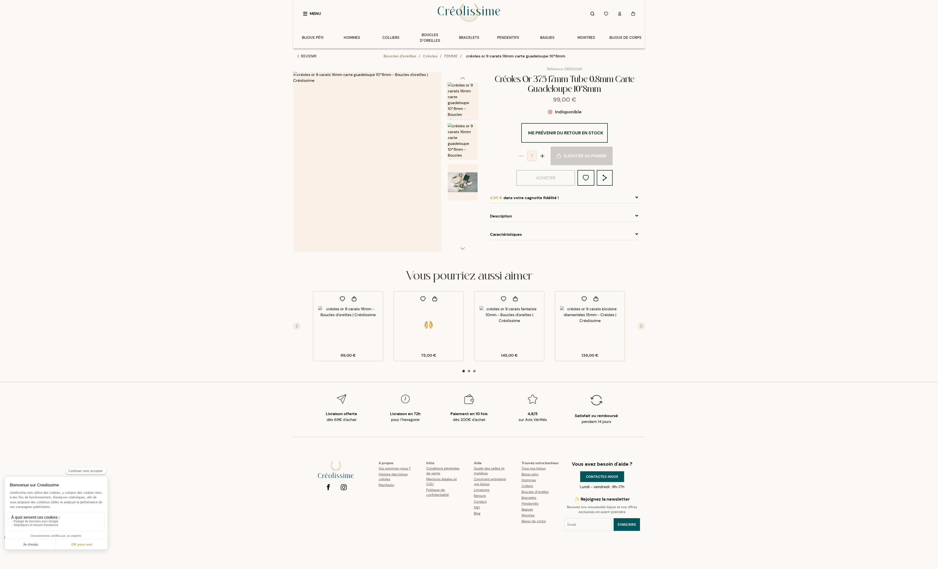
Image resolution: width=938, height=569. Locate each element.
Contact (480, 501)
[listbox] (462, 164)
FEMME (451, 56)
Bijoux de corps (534, 521)
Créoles (430, 56)
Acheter (545, 178)
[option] (462, 102)
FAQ (477, 507)
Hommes (529, 480)
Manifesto (386, 485)
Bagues (527, 509)
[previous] (462, 78)
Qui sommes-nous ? (395, 468)
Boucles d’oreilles (535, 492)
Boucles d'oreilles (400, 56)
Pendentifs (530, 503)
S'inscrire (627, 524)
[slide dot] (463, 371)
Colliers (527, 486)
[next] (462, 248)
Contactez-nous (602, 476)
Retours (480, 496)
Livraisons (481, 490)
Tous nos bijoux (534, 468)
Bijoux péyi (530, 474)
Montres (528, 515)
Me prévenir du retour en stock (565, 133)
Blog (477, 513)
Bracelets (529, 497)
